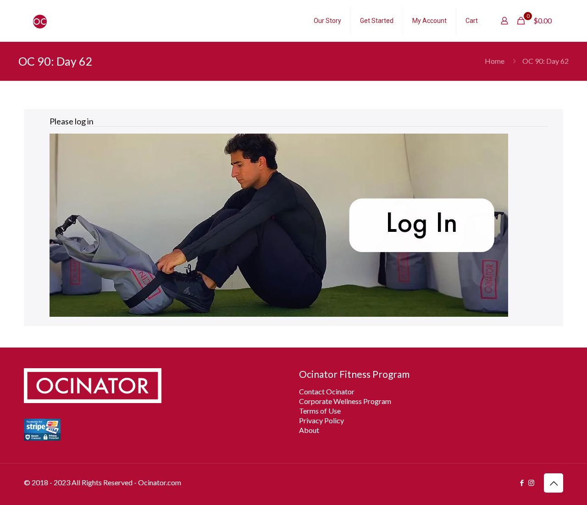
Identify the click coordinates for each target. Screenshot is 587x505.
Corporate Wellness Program (345, 401)
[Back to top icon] (553, 483)
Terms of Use (320, 410)
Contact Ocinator (326, 391)
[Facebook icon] (521, 482)
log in (84, 121)
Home (494, 60)
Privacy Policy (321, 420)
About (309, 430)
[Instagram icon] (531, 482)
